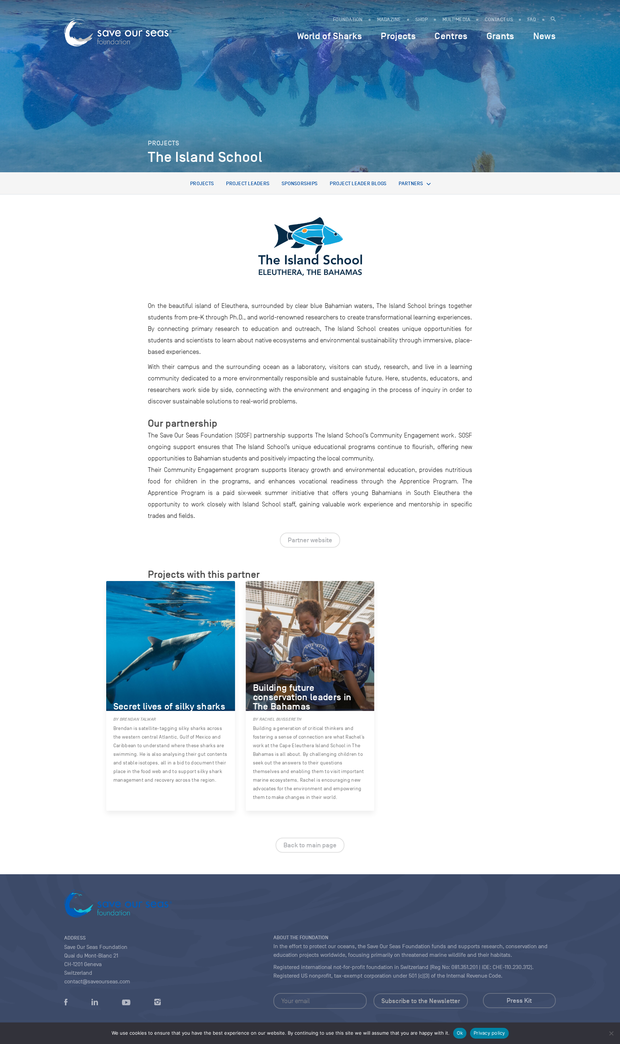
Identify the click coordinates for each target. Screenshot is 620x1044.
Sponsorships (300, 184)
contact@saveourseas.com (97, 981)
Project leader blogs (358, 184)
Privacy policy (489, 1033)
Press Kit (519, 1001)
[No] (611, 1033)
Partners (411, 184)
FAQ (531, 20)
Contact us (499, 20)
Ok (460, 1033)
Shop (421, 20)
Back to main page (310, 845)
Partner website (310, 540)
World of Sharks (329, 36)
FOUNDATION (348, 20)
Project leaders (247, 184)
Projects (202, 184)
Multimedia (456, 20)
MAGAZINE (389, 20)
